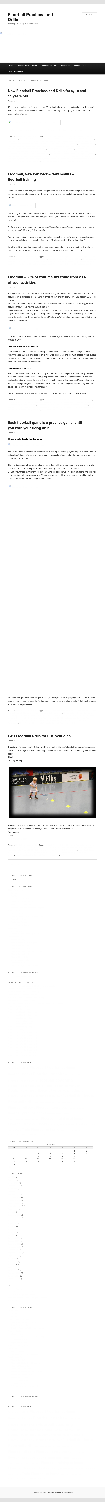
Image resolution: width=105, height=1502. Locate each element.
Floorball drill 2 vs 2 (70, 139)
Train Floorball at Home (21, 904)
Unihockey (70, 1130)
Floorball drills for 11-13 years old (22, 1047)
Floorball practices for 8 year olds (83, 151)
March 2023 (13, 1182)
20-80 (66, 400)
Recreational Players (19, 919)
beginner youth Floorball (41, 402)
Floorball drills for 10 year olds (36, 141)
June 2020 (12, 1223)
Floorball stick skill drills (59, 153)
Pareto (25, 407)
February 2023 (14, 1185)
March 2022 (13, 1188)
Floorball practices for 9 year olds (21, 153)
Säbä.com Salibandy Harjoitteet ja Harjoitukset (27, 1297)
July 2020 (12, 1220)
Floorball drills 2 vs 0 (16, 141)
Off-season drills (18, 962)
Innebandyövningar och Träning (21, 1294)
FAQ (35, 847)
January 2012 (13, 1275)
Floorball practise (33, 261)
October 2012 (13, 1249)
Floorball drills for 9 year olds (66, 144)
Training (63, 1130)
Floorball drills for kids (86, 144)
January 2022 (13, 1194)
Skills (14, 1130)
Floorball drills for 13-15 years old (22, 1041)
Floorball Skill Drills (19, 957)
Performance (13, 723)
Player (21, 723)
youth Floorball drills (32, 161)
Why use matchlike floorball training (23, 991)
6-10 (66, 845)
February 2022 (14, 1191)
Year (55, 852)
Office (23, 852)
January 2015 (13, 1238)
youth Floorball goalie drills (51, 161)
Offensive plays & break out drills (25, 965)
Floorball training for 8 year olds (72, 156)
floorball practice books (27, 1113)
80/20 (82, 400)
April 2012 (12, 1267)
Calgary (23, 847)
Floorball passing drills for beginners (40, 146)
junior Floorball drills (16, 161)
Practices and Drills (49, 65)
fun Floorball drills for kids (61, 158)
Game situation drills (20, 960)
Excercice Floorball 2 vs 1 (55, 136)
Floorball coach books (22, 1080)
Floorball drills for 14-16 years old (22, 1038)
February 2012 (14, 1273)
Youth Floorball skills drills (73, 161)
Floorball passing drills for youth (67, 146)
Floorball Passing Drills (21, 948)
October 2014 (13, 1241)
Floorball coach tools (48, 1096)
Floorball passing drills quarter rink (32, 148)
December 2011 (14, 1278)
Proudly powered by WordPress (60, 1492)
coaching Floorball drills (67, 710)
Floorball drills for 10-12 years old (22, 1049)
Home (11, 65)
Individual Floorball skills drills (83, 158)
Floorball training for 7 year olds (46, 156)
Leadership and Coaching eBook (25, 933)
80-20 (77, 400)
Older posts (13, 864)
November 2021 (14, 1200)
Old (28, 852)
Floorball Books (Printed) (27, 65)
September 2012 (14, 1252)
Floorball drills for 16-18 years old (22, 1032)
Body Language (17, 930)
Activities (88, 400)
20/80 (72, 400)
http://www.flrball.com (17, 838)
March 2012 (13, 1270)
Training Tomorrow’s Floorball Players (27, 907)
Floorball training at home (62, 1118)
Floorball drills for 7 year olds (19, 144)
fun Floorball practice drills (50, 720)
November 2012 (14, 1246)
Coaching (18, 1068)
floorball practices (75, 1114)
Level (85, 720)
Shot (9, 1130)
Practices (55, 407)
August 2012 (13, 1255)
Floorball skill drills (42, 153)
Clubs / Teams (17, 913)
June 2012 (12, 1261)
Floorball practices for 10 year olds (60, 148)
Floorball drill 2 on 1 (39, 139)
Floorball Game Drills (20, 945)
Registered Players (19, 922)
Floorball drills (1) (18, 939)
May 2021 (12, 1212)
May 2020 (12, 1226)
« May (10, 1167)
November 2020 (14, 1217)
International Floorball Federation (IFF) (27, 916)
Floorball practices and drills (26, 136)
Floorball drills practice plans (30, 718)
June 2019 (12, 1232)
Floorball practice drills (17, 261)
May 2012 (12, 1264)
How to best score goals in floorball (23, 1000)
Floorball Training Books (18, 925)
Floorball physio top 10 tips (19, 1009)
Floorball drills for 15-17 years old (22, 1035)
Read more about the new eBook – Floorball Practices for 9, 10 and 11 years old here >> (47, 129)
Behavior (19, 259)
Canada (30, 847)
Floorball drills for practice (76, 715)
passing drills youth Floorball (77, 261)
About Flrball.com (16, 71)
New (64, 261)
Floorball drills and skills (57, 259)
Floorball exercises (51, 1107)
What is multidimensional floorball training (26, 997)
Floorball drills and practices (23, 901)
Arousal (54, 710)
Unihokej (78, 1130)
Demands (81, 710)
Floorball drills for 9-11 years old (22, 1052)
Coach (11, 1068)
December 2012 (14, 1244)
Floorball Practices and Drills (30, 16)
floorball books (20, 1073)
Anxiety (48, 710)
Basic (10, 402)
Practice (28, 723)
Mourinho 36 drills (15, 407)
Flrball (80, 850)
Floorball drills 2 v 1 (86, 139)
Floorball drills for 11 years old (61, 141)
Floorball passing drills (16, 146)
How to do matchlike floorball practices (24, 988)
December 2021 (14, 1197)
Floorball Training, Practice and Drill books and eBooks (31, 986)
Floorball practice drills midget (73, 718)
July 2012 (12, 1258)
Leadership (65, 65)
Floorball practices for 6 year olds (29, 151)
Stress (34, 723)
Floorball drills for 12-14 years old (22, 1044)
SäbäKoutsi (13, 1300)
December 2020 (14, 1215)
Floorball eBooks (22, 1107)
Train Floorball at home (40, 1129)
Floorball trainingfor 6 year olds (38, 158)
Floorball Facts (80, 65)
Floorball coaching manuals (61, 1086)
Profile (14, 896)
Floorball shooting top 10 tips (20, 1020)
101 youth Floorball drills (54, 256)
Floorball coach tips (21, 1096)
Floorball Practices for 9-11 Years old (26, 951)
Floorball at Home (60, 1067)
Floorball (32, 259)
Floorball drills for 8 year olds (42, 144)
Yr (61, 855)
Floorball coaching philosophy (29, 1090)
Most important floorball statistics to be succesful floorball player (35, 1003)
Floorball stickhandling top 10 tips (22, 1012)
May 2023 (12, 1177)
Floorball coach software (67, 1090)
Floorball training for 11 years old (20, 156)
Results (93, 261)
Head (86, 850)
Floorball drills (41, 259)
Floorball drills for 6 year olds (84, 141)
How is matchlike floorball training (22, 994)
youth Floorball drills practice (35, 264)
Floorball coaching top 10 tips (20, 1026)
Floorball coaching (16, 1029)
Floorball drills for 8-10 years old (22, 1055)
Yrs (64, 855)
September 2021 (14, 1206)
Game (63, 720)
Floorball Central (15, 1289)
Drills (54, 402)
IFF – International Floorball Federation (24, 1291)
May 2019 (12, 1235)
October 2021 (13, 1203)
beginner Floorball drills (73, 256)
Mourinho (57, 261)
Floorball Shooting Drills (21, 954)
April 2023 (12, 1180)
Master (50, 261)
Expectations (91, 710)
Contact (14, 893)
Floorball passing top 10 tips (20, 1018)
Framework (74, 404)
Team (18, 1130)
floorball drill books (78, 1095)
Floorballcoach (72, 1074)
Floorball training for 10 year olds (82, 153)
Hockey (92, 850)
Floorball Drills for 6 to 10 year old (25, 942)
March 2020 (13, 1229)
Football (44, 261)
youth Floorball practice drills (80, 264)
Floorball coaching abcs (24, 1086)
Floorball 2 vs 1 (25, 139)
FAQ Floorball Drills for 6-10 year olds (39, 735)
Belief (25, 259)
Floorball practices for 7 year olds (56, 151)
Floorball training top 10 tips (20, 1023)
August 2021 (13, 1209)
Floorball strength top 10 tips (20, 1006)
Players (72, 1124)
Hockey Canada (14, 852)
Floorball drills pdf (74, 259)
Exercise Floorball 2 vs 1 (75, 136)
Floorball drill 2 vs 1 (55, 139)
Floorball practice (89, 259)
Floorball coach (47, 1074)
